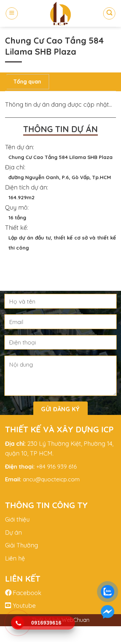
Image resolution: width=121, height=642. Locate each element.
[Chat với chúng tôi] (107, 612)
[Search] (109, 13)
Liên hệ (15, 558)
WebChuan (75, 620)
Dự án (13, 532)
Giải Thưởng (21, 545)
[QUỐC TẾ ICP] (60, 13)
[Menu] (12, 13)
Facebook (27, 593)
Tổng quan (27, 81)
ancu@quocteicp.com (51, 479)
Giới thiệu (17, 519)
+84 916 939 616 (56, 466)
